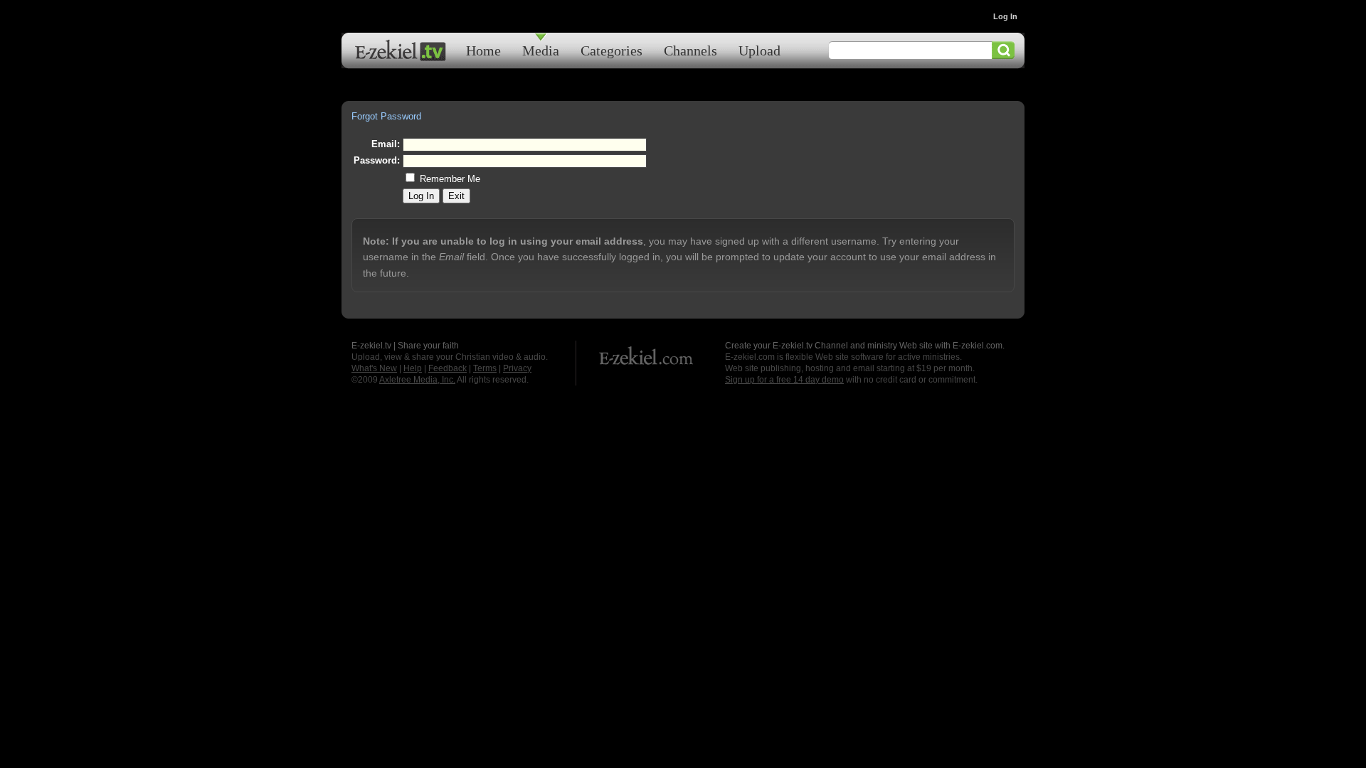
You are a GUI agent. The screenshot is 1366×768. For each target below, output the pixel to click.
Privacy (517, 368)
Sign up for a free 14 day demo (784, 380)
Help (412, 368)
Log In (1005, 16)
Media (540, 50)
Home (483, 50)
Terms (485, 368)
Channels (690, 50)
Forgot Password (386, 116)
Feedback (447, 368)
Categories (611, 50)
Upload (759, 50)
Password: (377, 160)
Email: (385, 144)
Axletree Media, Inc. (417, 380)
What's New (374, 368)
